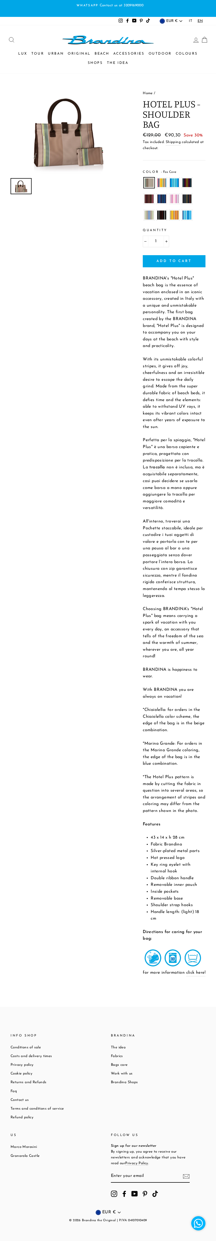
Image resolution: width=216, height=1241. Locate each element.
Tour (37, 53)
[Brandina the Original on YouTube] (134, 1194)
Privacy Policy (136, 1163)
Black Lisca (187, 199)
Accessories (129, 53)
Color (159, 172)
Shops (95, 63)
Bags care (119, 1065)
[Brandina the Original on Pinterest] (145, 1194)
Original (79, 53)
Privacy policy (22, 1065)
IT (190, 21)
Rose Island (174, 199)
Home (148, 93)
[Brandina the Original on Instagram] (114, 1194)
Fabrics (117, 1056)
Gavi (187, 183)
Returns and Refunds (29, 1082)
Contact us (20, 1100)
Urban (56, 53)
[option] (108, 5)
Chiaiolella (174, 215)
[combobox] (200, 21)
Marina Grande (187, 215)
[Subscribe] (186, 1176)
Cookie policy (21, 1073)
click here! (195, 973)
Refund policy (22, 1117)
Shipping (173, 142)
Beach (102, 53)
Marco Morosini (24, 1147)
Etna (149, 199)
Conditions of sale (26, 1047)
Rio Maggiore (161, 183)
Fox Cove (149, 183)
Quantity (155, 230)
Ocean (174, 183)
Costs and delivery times (31, 1056)
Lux (22, 53)
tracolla (157, 467)
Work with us (122, 1073)
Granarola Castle (25, 1156)
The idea (118, 63)
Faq (14, 1091)
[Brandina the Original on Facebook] (124, 1194)
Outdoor (160, 53)
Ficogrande (161, 215)
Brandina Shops (124, 1082)
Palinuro (161, 199)
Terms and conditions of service (37, 1108)
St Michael (149, 215)
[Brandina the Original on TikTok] (155, 1194)
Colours (187, 53)
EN (200, 21)
